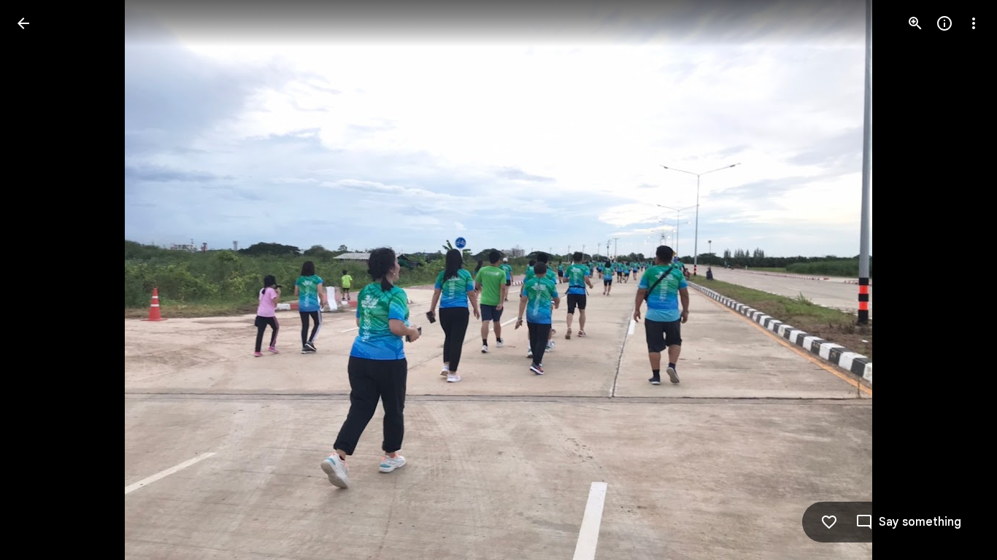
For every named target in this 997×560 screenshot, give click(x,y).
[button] (40, 280)
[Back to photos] (23, 23)
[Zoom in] (915, 23)
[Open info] (944, 23)
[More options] (973, 23)
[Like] (829, 522)
